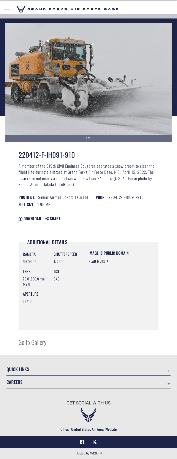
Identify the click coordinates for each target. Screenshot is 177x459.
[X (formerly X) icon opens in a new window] (94, 442)
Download (31, 218)
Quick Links (17, 369)
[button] (7, 9)
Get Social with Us (88, 403)
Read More (97, 261)
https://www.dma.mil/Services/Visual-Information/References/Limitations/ (114, 316)
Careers (14, 381)
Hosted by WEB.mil (89, 453)
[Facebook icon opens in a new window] (82, 442)
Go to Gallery (32, 342)
